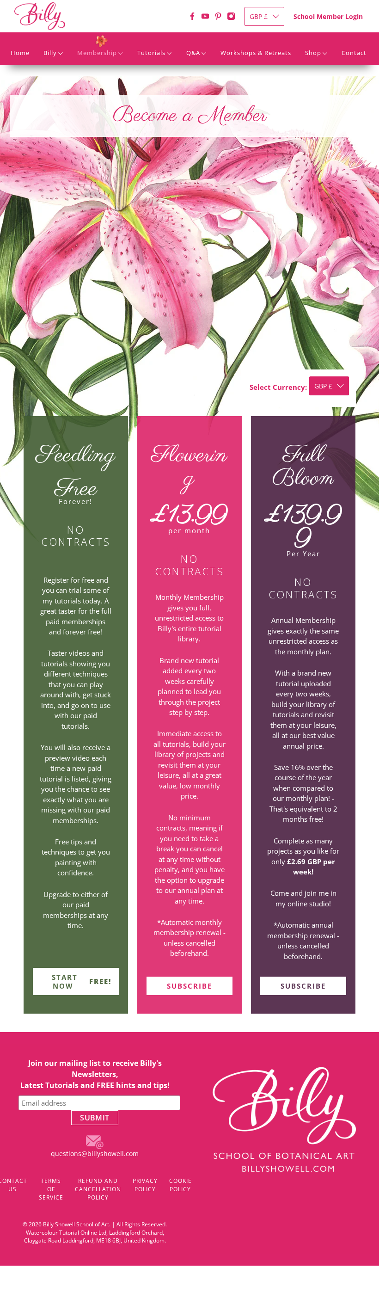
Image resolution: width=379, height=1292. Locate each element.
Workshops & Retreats (255, 53)
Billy (50, 53)
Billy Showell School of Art (76, 1224)
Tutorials (151, 53)
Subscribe (189, 986)
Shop (313, 53)
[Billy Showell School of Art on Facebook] (192, 16)
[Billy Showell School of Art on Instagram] (231, 16)
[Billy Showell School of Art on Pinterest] (218, 16)
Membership (97, 53)
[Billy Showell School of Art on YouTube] (205, 16)
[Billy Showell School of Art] (39, 27)
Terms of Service (51, 1189)
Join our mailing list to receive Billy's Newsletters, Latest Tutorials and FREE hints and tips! (95, 1074)
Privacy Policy (145, 1185)
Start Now (81, 981)
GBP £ (259, 16)
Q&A (193, 53)
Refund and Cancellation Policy (98, 1189)
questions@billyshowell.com (95, 1153)
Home (20, 53)
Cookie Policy (180, 1185)
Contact (354, 53)
